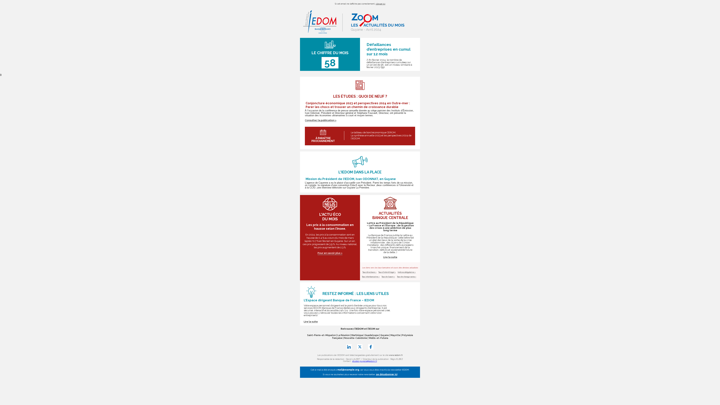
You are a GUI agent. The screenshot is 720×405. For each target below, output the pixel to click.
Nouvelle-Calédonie (355, 338)
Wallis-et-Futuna (378, 338)
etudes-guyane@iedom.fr (364, 361)
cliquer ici (380, 4)
